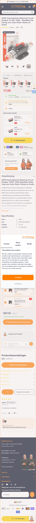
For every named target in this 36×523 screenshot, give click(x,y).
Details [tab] (29, 244)
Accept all (18, 277)
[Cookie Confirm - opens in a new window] (28, 237)
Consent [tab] (6, 244)
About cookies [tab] (18, 244)
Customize (18, 284)
